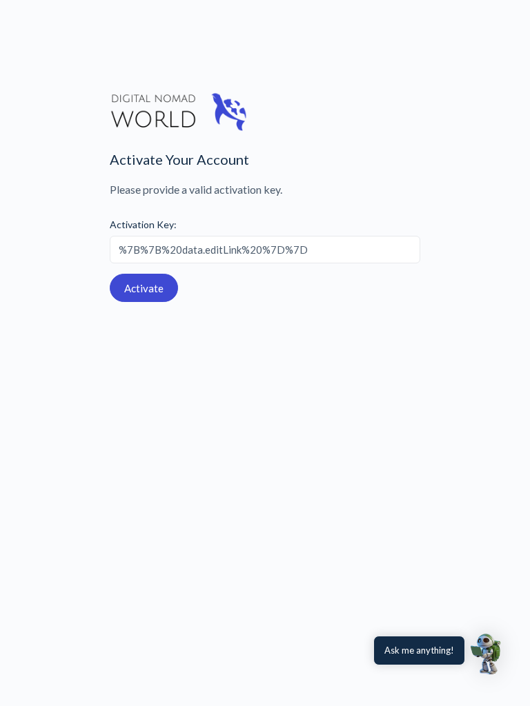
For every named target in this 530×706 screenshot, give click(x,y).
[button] (487, 654)
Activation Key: (143, 224)
